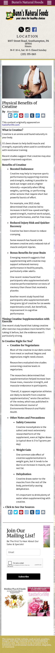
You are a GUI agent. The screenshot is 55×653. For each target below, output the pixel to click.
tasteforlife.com (11, 124)
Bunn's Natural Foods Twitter (21, 29)
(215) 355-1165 (28, 54)
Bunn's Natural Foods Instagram (27, 29)
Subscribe (23, 576)
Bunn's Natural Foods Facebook (34, 29)
